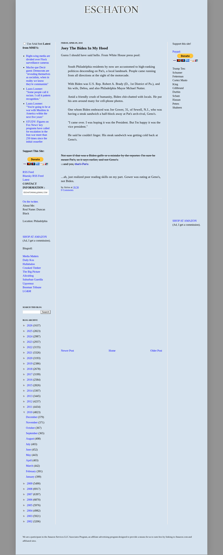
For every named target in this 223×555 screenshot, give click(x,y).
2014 (30, 390)
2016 (30, 379)
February (31, 471)
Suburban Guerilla (33, 279)
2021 (30, 352)
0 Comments (67, 190)
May (29, 454)
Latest (26, 179)
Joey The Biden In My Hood (84, 48)
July (28, 444)
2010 (30, 412)
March (30, 465)
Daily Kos (28, 260)
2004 (30, 510)
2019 (30, 363)
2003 (30, 515)
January (30, 476)
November (32, 422)
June (29, 449)
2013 (30, 396)
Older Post (156, 350)
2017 (30, 374)
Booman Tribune (32, 287)
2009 (30, 483)
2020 (30, 358)
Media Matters (31, 256)
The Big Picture (31, 271)
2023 (30, 341)
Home (112, 350)
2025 (30, 330)
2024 (30, 336)
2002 (30, 521)
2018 (30, 368)
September (32, 433)
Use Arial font (34, 43)
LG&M (27, 291)
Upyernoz (28, 283)
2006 (30, 499)
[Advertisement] (111, 28)
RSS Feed (28, 172)
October (31, 427)
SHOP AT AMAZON (35, 236)
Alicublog (28, 275)
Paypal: (176, 51)
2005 (30, 505)
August (30, 438)
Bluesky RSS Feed (33, 175)
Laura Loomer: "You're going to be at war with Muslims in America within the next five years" (38, 110)
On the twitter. (30, 201)
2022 (30, 347)
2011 (30, 406)
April (29, 460)
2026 (30, 325)
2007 (30, 494)
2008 (30, 488)
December (32, 417)
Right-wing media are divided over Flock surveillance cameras (38, 59)
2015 (30, 385)
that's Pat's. (82, 164)
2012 (30, 401)
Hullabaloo (29, 264)
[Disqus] (111, 244)
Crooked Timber (32, 267)
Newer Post (67, 350)
